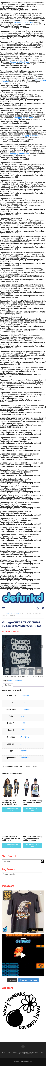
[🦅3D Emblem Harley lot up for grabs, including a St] (23, 911)
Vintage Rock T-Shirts (13, 614)
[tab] (8, 685)
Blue (22, 716)
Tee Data (8, 685)
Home (4, 614)
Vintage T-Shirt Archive (26, 1052)
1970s (22, 702)
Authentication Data (11, 809)
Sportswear (24, 696)
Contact (18, 1054)
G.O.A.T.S (15, 1052)
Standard (23, 751)
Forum (9, 1052)
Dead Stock (24, 737)
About (42, 1052)
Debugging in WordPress (23, 22)
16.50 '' (23, 723)
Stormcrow (24, 758)
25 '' (21, 730)
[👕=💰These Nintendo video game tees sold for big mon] (23, 955)
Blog (37, 1052)
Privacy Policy (27, 1054)
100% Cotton (25, 709)
